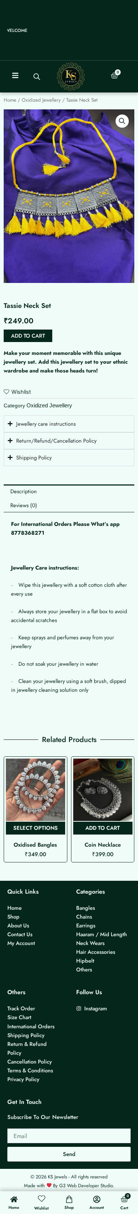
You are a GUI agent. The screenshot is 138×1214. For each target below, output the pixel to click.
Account (96, 1207)
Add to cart (28, 335)
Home (10, 100)
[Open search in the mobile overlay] (36, 76)
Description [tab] (23, 491)
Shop (69, 1207)
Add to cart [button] (35, 828)
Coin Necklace (35, 845)
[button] (122, 121)
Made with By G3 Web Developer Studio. (69, 1185)
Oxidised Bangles (102, 845)
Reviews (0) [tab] (23, 505)
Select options (102, 828)
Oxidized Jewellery (41, 100)
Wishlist (41, 1208)
